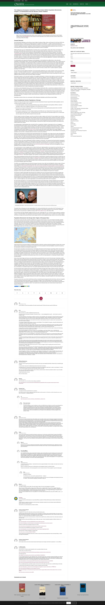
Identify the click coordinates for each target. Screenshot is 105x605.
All (71, 88)
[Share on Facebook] (17, 293)
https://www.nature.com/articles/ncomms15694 (26, 572)
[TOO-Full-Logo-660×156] (24, 4)
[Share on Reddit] (56, 293)
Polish (79, 89)
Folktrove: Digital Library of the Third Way (78, 112)
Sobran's (72, 126)
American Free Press (74, 94)
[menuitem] (67, 4)
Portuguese (83, 89)
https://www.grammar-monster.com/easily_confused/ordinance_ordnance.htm (33, 398)
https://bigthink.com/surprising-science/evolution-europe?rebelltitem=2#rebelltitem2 (32, 555)
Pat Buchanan (73, 118)
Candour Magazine (74, 101)
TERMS (23, 0)
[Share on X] (23, 293)
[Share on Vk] (51, 293)
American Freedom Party (75, 95)
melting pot (22, 152)
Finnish (77, 88)
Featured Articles (27, 13)
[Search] (90, 4)
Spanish (73, 90)
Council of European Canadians (76, 105)
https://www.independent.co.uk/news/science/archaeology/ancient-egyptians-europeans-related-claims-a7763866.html (37, 566)
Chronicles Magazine (74, 104)
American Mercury (74, 97)
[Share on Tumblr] (45, 293)
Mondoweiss (73, 116)
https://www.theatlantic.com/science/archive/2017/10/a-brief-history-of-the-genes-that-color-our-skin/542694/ (36, 560)
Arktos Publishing (74, 100)
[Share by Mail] (62, 293)
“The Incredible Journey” (41, 210)
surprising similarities (18, 53)
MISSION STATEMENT (17, 0)
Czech (74, 88)
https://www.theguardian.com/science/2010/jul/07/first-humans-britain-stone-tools (31, 521)
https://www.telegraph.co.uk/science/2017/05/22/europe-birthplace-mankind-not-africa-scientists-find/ (35, 552)
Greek (72, 89)
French (81, 88)
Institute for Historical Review (76, 115)
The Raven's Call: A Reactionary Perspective (79, 130)
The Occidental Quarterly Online (76, 127)
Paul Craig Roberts (74, 119)
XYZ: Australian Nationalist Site (76, 136)
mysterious (42, 150)
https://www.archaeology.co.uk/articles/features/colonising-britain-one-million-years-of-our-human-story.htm (35, 523)
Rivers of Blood (73, 125)
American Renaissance (75, 98)
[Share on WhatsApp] (28, 293)
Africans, (21, 154)
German (86, 88)
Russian (88, 89)
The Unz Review (74, 133)
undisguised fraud (37, 157)
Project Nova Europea (74, 120)
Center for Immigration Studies (76, 102)
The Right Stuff (73, 131)
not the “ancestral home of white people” (42, 144)
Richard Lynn (73, 123)
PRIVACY (26, 0)
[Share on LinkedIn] (39, 293)
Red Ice (72, 122)
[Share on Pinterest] (34, 293)
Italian (75, 89)
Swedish (77, 90)
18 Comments (21, 13)
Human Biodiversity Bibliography (76, 113)
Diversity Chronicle (74, 111)
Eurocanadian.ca (26, 36)
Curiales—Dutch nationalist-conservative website (79, 108)
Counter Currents (32, 129)
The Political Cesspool (75, 129)
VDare (72, 134)
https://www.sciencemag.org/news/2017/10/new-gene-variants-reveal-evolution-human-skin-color (34, 562)
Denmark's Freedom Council (76, 109)
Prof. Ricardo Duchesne (35, 13)
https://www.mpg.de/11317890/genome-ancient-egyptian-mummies (29, 568)
